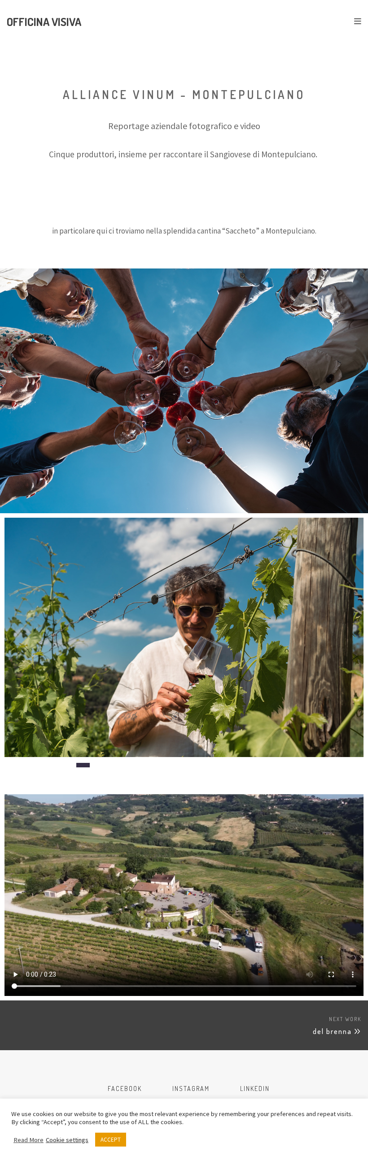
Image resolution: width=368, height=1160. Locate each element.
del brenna (332, 1031)
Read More (28, 1140)
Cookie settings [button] (67, 1140)
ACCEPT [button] (111, 1139)
